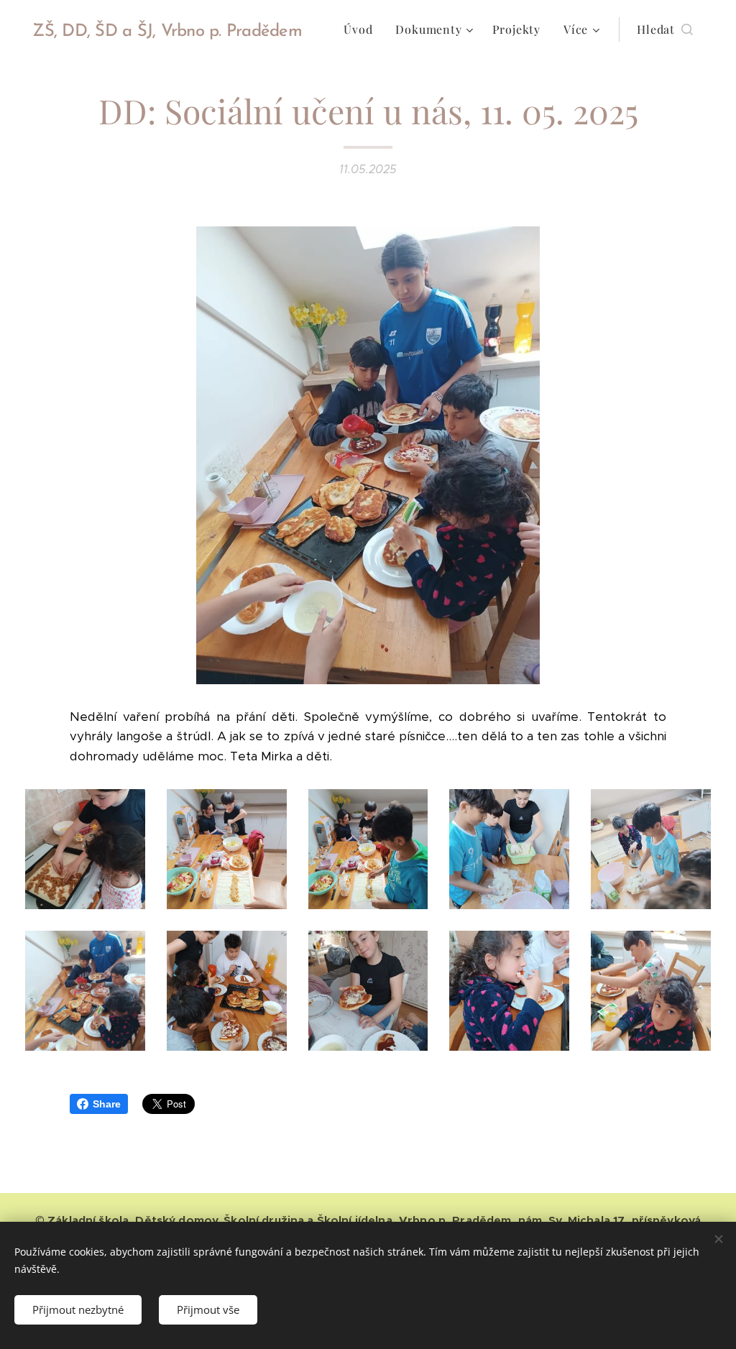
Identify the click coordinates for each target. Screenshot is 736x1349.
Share (107, 1104)
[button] (665, 29)
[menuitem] (362, 29)
